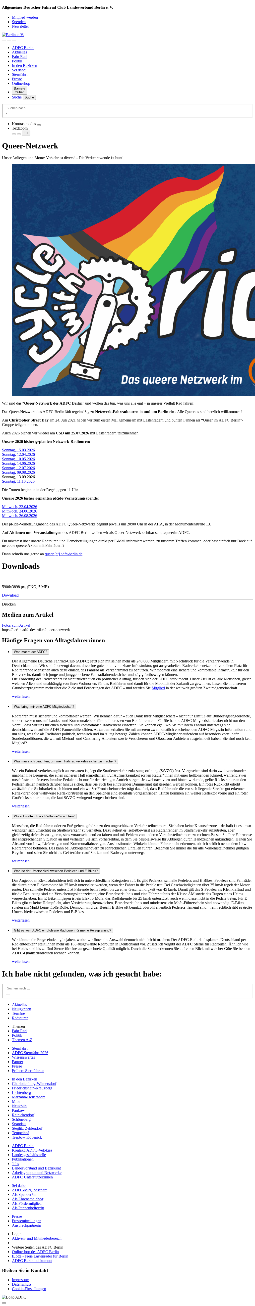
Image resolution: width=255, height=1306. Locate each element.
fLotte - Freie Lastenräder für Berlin (40, 1256)
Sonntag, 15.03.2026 (18, 450)
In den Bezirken (24, 65)
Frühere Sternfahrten (28, 1071)
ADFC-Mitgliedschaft (29, 1190)
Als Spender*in (24, 1194)
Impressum (20, 1280)
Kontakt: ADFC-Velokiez (32, 1150)
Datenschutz (21, 1284)
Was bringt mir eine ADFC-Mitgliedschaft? (44, 706)
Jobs (15, 1164)
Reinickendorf (23, 1115)
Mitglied (158, 688)
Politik (17, 61)
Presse (17, 79)
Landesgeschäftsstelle (29, 1155)
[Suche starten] (6, 113)
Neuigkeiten (21, 1009)
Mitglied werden (25, 17)
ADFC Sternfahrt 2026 (30, 1053)
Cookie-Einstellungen (29, 1289)
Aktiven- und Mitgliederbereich (37, 1238)
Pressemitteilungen (26, 1221)
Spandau (19, 1124)
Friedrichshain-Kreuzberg (32, 1088)
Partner (17, 1062)
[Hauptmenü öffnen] (14, 40)
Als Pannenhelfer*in (28, 1208)
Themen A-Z (22, 1040)
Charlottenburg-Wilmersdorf (34, 1083)
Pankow (18, 1110)
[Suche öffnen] (9, 40)
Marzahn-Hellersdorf (28, 1097)
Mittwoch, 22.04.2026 (19, 507)
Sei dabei (19, 70)
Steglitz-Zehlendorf (27, 1128)
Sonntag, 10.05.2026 (18, 459)
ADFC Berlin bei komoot (32, 1261)
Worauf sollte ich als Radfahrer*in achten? (44, 816)
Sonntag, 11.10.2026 (18, 481)
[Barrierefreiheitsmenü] (4, 40)
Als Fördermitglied (27, 1203)
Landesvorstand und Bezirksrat (36, 1168)
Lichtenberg (21, 1092)
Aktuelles (19, 52)
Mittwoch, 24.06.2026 (19, 511)
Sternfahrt (19, 74)
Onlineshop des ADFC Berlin (35, 1252)
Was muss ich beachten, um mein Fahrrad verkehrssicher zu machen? (65, 761)
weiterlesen (21, 696)
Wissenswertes (23, 1057)
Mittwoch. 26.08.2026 (19, 515)
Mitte (16, 1101)
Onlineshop (21, 83)
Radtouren (20, 1018)
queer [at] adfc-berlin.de (63, 554)
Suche (17, 97)
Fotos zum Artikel (16, 625)
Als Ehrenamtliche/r (27, 1199)
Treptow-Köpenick (27, 1137)
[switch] (39, 125)
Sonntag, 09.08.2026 (18, 472)
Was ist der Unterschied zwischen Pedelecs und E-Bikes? (56, 871)
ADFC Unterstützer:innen (32, 1177)
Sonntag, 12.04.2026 (18, 454)
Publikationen (23, 1159)
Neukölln (19, 1106)
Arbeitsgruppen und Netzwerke (37, 1172)
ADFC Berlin (23, 48)
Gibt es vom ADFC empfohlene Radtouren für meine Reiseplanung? (62, 930)
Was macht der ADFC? (30, 652)
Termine (18, 1013)
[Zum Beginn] (4, 1303)
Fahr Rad (19, 56)
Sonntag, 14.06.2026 (18, 463)
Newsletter (20, 26)
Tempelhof (20, 1133)
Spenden (19, 22)
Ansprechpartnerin (26, 1225)
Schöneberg (21, 1119)
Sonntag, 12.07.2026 (18, 468)
